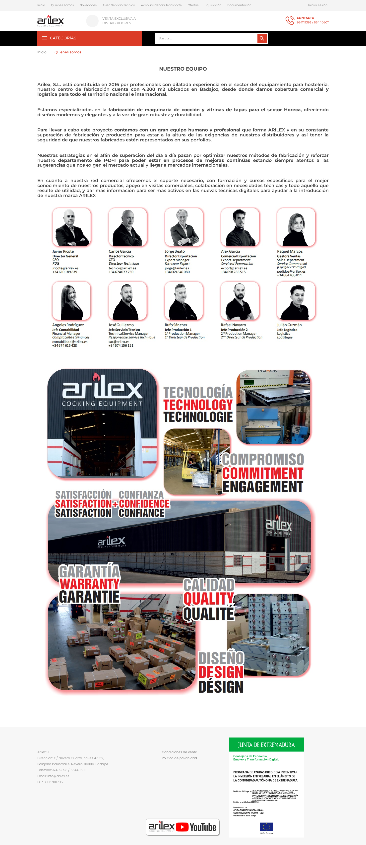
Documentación (239, 5)
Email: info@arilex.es (53, 776)
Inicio (41, 5)
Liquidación (213, 5)
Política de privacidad (179, 758)
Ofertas (193, 5)
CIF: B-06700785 (50, 782)
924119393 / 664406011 (313, 20)
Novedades (88, 5)
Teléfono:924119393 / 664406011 (61, 770)
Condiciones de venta (179, 752)
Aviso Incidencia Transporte (161, 5)
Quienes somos (62, 5)
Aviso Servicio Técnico (119, 5)
